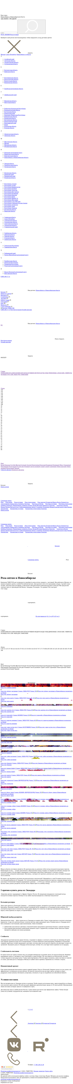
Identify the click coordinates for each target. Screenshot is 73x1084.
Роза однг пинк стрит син (8, 857)
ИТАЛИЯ (12, 373)
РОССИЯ (10, 374)
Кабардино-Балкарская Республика (15, 108)
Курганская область (10, 126)
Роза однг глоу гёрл (7, 850)
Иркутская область (10, 102)
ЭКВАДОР (17, 374)
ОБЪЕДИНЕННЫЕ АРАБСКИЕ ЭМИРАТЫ (58, 373)
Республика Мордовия (11, 200)
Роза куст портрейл (6, 706)
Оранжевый (67, 465)
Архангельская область (11, 62)
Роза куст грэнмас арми (8, 814)
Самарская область (10, 217)
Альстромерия (5, 504)
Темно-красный (62, 466)
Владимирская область (11, 78)
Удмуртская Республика (11, 245)
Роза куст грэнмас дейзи (8, 809)
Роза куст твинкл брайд (8, 771)
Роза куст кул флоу (6, 789)
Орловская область (10, 167)
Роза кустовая (14, 34)
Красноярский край (10, 123)
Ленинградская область (11, 134)
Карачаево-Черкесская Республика (14, 115)
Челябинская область (10, 261)
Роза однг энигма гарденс (8, 737)
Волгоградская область (11, 79)
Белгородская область (10, 70)
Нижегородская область (11, 154)
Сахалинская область (10, 222)
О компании (5, 297)
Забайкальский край (10, 95)
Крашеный (49, 465)
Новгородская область (11, 156)
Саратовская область (10, 220)
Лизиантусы (65, 502)
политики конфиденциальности (10, 1079)
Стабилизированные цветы (27, 507)
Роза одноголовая (30, 502)
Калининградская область (12, 110)
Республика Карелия (10, 195)
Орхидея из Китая (62, 505)
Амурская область (9, 61)
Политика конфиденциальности (10, 1071)
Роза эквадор (42, 502)
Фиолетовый (10, 468)
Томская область (9, 236)
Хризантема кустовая (17, 508)
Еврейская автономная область (13, 88)
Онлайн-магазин (27, 309)
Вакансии (4, 305)
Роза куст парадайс (6, 717)
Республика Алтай (10, 185)
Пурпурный (12, 466)
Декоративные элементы (20, 505)
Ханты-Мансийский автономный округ (16, 255)
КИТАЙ (23, 373)
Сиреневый (53, 466)
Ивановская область (10, 101)
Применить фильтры (17, 470)
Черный (16, 468)
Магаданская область (10, 141)
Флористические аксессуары (58, 507)
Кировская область (10, 118)
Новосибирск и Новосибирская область (16, 157)
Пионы (3, 507)
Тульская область (9, 238)
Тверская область (9, 234)
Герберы (3, 505)
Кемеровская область (10, 116)
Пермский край (9, 174)
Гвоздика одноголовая (65, 504)
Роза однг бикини (6, 765)
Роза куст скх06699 (6, 747)
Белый (3, 465)
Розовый (27, 466)
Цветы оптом (5, 487)
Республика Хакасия (10, 208)
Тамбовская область (10, 233)
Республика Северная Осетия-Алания (15, 203)
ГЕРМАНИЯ (5, 373)
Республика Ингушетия (11, 192)
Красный (43, 465)
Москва (3, 54)
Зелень (30, 505)
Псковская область (10, 177)
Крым (6, 124)
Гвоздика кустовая (51, 504)
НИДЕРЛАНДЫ (39, 373)
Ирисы (55, 502)
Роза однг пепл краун (7, 701)
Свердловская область (11, 224)
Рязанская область (9, 211)
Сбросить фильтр (6, 470)
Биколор (7, 465)
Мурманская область (10, 146)
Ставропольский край (11, 227)
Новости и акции (6, 293)
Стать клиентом (6, 306)
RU (2, 325)
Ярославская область (10, 273)
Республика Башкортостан (12, 187)
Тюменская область (10, 239)
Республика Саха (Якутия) (12, 201)
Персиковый (5, 466)
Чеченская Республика (11, 262)
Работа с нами (5, 300)
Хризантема (4, 508)
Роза (2, 502)
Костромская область (10, 120)
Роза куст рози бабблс (7, 845)
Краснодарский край (10, 121)
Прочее (7, 507)
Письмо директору (39, 1071)
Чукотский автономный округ (13, 266)
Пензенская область (10, 173)
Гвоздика (27, 504)
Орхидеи (52, 505)
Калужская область (10, 112)
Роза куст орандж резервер (9, 723)
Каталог (3, 292)
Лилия (34, 505)
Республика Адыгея (10, 184)
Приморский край (9, 176)
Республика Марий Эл (11, 198)
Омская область (9, 163)
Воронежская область (10, 82)
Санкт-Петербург (11, 54)
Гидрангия (49, 502)
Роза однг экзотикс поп (8, 821)
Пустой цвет (20, 466)
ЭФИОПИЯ (24, 374)
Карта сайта (49, 1071)
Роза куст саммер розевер (8, 687)
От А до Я (50, 616)
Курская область (9, 128)
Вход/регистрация (16, 309)
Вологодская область (10, 81)
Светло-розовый (35, 466)
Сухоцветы (39, 507)
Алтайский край (9, 59)
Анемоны (21, 504)
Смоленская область (10, 225)
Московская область (10, 145)
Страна (3, 371)
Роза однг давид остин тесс (9, 730)
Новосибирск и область (24, 54)
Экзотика (44, 508)
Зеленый (24, 465)
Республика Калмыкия (11, 193)
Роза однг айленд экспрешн (9, 694)
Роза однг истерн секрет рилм (10, 864)
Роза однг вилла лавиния (8, 828)
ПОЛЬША (4, 374)
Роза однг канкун (6, 840)
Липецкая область (9, 135)
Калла (59, 502)
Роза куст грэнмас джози (8, 802)
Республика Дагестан (10, 190)
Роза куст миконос (6, 753)
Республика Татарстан (11, 205)
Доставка (4, 298)
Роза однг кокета (6, 777)
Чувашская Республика (11, 264)
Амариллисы (14, 504)
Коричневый (36, 465)
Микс (61, 465)
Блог (2, 303)
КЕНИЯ (18, 373)
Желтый (18, 465)
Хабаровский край (10, 253)
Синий (47, 466)
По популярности (41, 616)
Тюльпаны (46, 507)
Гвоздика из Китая (38, 504)
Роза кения (9, 502)
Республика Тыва (9, 206)
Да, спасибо (4, 18)
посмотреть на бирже (61, 705)
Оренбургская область (11, 165)
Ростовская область (10, 209)
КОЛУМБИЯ (30, 373)
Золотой (29, 465)
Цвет (2, 463)
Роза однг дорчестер (7, 783)
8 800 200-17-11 (5, 276)
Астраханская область (11, 64)
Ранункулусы (14, 507)
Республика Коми (9, 196)
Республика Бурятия (10, 188)
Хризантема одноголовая (33, 508)
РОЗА (3, 34)
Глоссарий (4, 301)
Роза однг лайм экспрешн (8, 759)
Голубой (13, 465)
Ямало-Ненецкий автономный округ (15, 272)
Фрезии (69, 507)
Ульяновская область (10, 247)
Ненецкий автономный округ (13, 152)
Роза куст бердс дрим (7, 795)
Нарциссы (46, 505)
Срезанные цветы (6, 500)
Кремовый (56, 465)
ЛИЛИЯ (7, 34)
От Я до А (56, 616)
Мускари (40, 505)
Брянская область (9, 71)
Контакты (4, 295)
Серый (42, 466)
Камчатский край (9, 113)
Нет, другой (13, 18)
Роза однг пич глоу (6, 742)
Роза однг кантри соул (7, 711)
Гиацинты (9, 505)
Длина (3, 388)
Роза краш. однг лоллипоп (9, 835)
